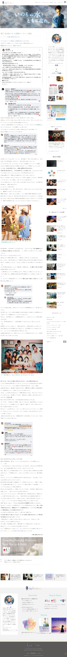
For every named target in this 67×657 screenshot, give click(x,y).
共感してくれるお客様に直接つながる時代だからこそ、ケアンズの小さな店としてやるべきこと (15, 577)
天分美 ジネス (38, 2)
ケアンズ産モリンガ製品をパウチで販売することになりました (18, 560)
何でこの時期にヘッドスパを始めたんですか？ (61, 246)
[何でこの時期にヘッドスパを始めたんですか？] (27, 577)
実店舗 (51, 2)
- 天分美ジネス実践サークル (27, 602)
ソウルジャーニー (45, 2)
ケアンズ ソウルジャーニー (27, 607)
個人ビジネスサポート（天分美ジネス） (30, 598)
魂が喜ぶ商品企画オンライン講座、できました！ (60, 576)
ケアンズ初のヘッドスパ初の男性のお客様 (61, 237)
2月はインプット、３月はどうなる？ (12, 562)
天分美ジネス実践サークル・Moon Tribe (11, 43)
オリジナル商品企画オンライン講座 (44, 633)
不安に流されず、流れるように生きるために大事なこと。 (61, 265)
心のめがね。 (60, 254)
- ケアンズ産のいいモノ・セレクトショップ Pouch (54, 604)
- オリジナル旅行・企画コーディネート (30, 610)
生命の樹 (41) (49, 319)
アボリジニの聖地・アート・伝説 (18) (55, 335)
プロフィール (60, 2)
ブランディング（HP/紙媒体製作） (58, 633)
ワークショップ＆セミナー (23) (53, 327)
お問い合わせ (60, 63)
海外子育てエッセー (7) (52, 333)
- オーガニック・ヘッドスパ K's (50, 606)
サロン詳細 (50, 151)
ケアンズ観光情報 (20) (51, 337)
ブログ (55, 2)
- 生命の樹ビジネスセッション (28, 604)
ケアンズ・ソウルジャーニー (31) (54, 325)
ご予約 (56, 151)
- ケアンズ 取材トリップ (27, 600)
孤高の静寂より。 (61, 160)
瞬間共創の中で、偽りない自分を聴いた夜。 (61, 284)
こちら (17, 528)
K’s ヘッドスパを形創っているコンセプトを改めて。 (61, 201)
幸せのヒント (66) (50, 317)
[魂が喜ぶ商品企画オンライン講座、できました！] (50, 577)
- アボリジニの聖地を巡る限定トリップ (30, 609)
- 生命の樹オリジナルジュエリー (50, 608)
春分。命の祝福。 (61, 302)
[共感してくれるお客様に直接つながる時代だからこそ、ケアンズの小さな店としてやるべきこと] (5, 577)
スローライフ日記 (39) (51, 329)
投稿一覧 (64, 208)
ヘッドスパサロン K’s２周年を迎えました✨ (61, 182)
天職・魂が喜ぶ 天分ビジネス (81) (54, 331)
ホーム (27, 653)
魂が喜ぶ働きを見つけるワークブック (29, 633)
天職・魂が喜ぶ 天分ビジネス (37, 534)
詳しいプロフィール (52, 63)
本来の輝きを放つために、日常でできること (61, 275)
